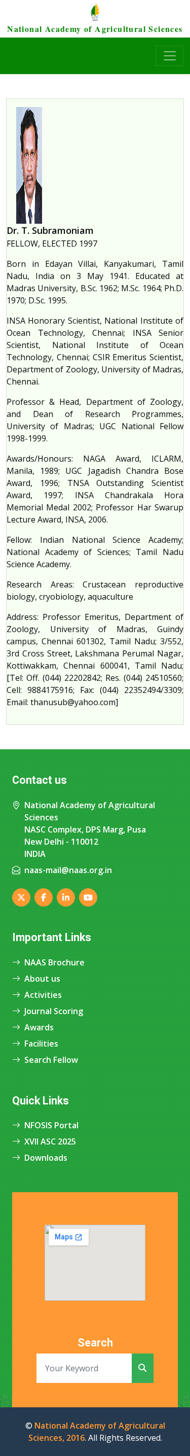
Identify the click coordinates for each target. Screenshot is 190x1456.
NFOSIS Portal (51, 1125)
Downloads (45, 1157)
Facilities (41, 1043)
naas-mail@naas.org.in (68, 870)
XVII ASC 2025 (50, 1141)
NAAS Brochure (54, 962)
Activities (43, 994)
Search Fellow (51, 1059)
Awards (39, 1027)
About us (42, 978)
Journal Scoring (53, 1011)
